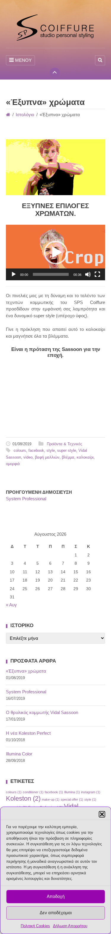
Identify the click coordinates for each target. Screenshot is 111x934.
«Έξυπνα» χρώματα (26, 671)
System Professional (26, 498)
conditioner (33, 792)
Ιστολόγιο (25, 114)
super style (66, 450)
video (28, 457)
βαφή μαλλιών (47, 457)
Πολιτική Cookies (35, 926)
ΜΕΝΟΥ (23, 60)
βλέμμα (68, 457)
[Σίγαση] (88, 274)
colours (20, 450)
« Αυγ (11, 604)
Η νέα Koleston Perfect (28, 733)
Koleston (23, 798)
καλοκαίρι (85, 457)
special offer (72, 799)
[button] (102, 814)
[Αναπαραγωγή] (14, 274)
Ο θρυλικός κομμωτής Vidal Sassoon (42, 712)
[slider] (51, 274)
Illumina (72, 792)
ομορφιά (13, 464)
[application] (55, 252)
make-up (50, 799)
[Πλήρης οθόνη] (97, 274)
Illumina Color (19, 753)
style (50, 450)
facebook (36, 450)
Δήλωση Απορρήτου (70, 926)
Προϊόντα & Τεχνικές (64, 444)
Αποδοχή (56, 896)
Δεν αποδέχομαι (56, 912)
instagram (90, 792)
